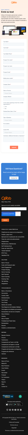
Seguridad (14, 427)
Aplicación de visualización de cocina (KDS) (12, 237)
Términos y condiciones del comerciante (14, 430)
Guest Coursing (5, 276)
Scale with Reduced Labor (8, 265)
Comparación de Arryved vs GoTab (10, 347)
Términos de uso (14, 425)
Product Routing (5, 269)
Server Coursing (5, 272)
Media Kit (3, 363)
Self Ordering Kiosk (6, 246)
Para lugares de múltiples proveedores (11, 309)
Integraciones (5, 241)
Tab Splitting (4, 281)
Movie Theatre (5, 318)
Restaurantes (4, 323)
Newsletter (4, 372)
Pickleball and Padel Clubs (8, 321)
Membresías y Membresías (8, 243)
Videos (3, 379)
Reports (3, 382)
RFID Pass (4, 253)
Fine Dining (4, 302)
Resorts (3, 325)
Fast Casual (4, 300)
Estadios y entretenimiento (8, 328)
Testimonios (4, 340)
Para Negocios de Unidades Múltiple (11, 307)
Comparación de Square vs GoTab (10, 344)
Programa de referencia (7, 351)
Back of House (5, 262)
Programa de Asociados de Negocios (11, 349)
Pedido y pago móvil (6, 234)
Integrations (4, 283)
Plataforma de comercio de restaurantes (12, 232)
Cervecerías (4, 293)
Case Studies (5, 368)
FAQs (2, 384)
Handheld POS (5, 255)
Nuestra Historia (5, 335)
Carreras (3, 353)
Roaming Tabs (5, 279)
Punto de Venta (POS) (7, 248)
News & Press (5, 361)
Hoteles (3, 316)
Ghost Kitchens (5, 314)
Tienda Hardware (5, 250)
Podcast (3, 375)
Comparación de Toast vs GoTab (9, 342)
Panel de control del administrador (10, 239)
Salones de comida (6, 304)
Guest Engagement (6, 267)
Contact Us (14, 178)
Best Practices (5, 365)
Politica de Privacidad (14, 422)
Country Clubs (5, 295)
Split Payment (5, 274)
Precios (3, 337)
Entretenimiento (5, 298)
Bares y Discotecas (6, 291)
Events (3, 370)
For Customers (5, 377)
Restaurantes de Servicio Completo (10, 311)
